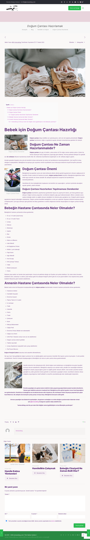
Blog (32, 29)
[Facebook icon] (64, 2)
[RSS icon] (78, 2)
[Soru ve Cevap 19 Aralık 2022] (88, 532)
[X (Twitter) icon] (72, 2)
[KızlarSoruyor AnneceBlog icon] (82, 2)
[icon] (75, 2)
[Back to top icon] (83, 535)
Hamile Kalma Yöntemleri (12, 472)
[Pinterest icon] (70, 2)
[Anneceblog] (12, 8)
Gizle (12, 104)
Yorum (7, 494)
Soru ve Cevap (74, 8)
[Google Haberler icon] (80, 2)
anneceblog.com (23, 405)
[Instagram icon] (62, 2)
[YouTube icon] (67, 2)
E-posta (34, 514)
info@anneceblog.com (28, 2)
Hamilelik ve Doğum (43, 29)
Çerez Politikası (19, 537)
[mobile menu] (82, 8)
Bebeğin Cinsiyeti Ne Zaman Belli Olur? (71, 469)
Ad (6, 514)
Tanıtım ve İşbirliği (43, 537)
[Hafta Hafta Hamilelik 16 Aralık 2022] (1, 532)
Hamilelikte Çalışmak (43, 468)
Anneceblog (17, 42)
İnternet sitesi (62, 514)
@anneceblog (34, 401)
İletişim (35, 537)
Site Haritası (28, 537)
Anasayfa (24, 29)
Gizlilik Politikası (9, 537)
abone (53, 521)
